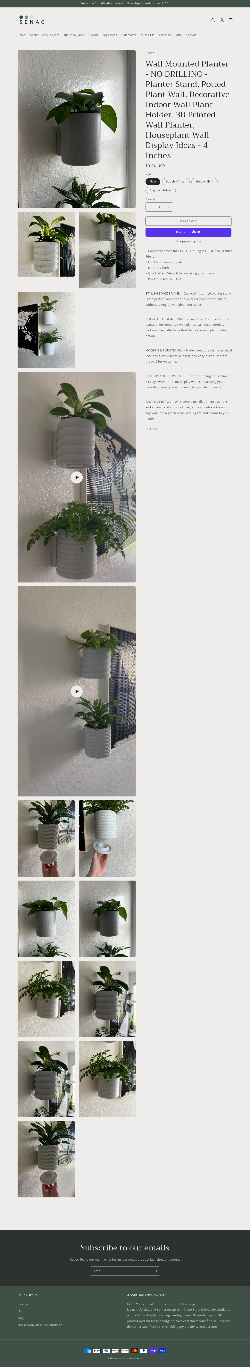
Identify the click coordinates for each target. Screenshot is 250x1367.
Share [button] (153, 428)
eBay (21, 1318)
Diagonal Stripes (161, 190)
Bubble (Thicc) (176, 181)
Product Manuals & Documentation (40, 1325)
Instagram (24, 1304)
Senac (119, 1358)
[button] (213, 20)
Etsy (20, 1311)
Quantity (150, 199)
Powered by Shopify (132, 1358)
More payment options (188, 241)
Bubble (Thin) (204, 181)
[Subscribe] (155, 1271)
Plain (153, 181)
